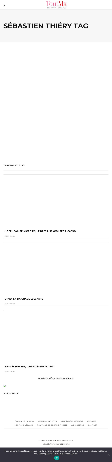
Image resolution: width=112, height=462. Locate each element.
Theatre (7, 149)
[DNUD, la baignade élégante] (56, 267)
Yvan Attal (8, 153)
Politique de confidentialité (52, 425)
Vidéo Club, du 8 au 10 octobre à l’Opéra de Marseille (22, 96)
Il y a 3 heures (10, 236)
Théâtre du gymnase (19, 149)
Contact (92, 425)
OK (56, 458)
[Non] (108, 454)
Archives (91, 421)
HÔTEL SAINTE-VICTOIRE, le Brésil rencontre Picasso (40, 231)
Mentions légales (24, 425)
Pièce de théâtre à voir (12, 134)
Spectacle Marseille (19, 145)
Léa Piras (9, 106)
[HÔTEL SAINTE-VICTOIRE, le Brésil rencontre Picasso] (56, 199)
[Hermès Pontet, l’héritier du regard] (56, 335)
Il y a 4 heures (10, 304)
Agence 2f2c (64, 444)
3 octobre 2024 (22, 106)
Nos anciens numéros (72, 421)
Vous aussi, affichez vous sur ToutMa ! (56, 378)
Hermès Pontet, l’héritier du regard (29, 366)
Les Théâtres (8, 130)
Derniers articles (47, 421)
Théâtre (19, 86)
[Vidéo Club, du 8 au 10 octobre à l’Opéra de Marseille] (29, 69)
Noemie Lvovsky (20, 130)
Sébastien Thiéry (18, 141)
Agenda (10, 86)
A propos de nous (25, 421)
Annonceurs (77, 425)
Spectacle (7, 145)
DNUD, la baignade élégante (24, 299)
